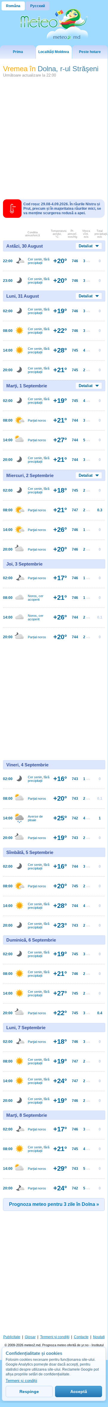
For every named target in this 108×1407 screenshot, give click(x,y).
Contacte (81, 1337)
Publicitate (11, 1337)
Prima (18, 52)
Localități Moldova (53, 52)
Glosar (30, 1337)
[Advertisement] (54, 136)
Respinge (29, 1391)
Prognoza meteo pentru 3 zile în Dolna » (54, 1204)
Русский (37, 6)
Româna (13, 6)
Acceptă (78, 1391)
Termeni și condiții (54, 1337)
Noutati (99, 1337)
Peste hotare (90, 52)
